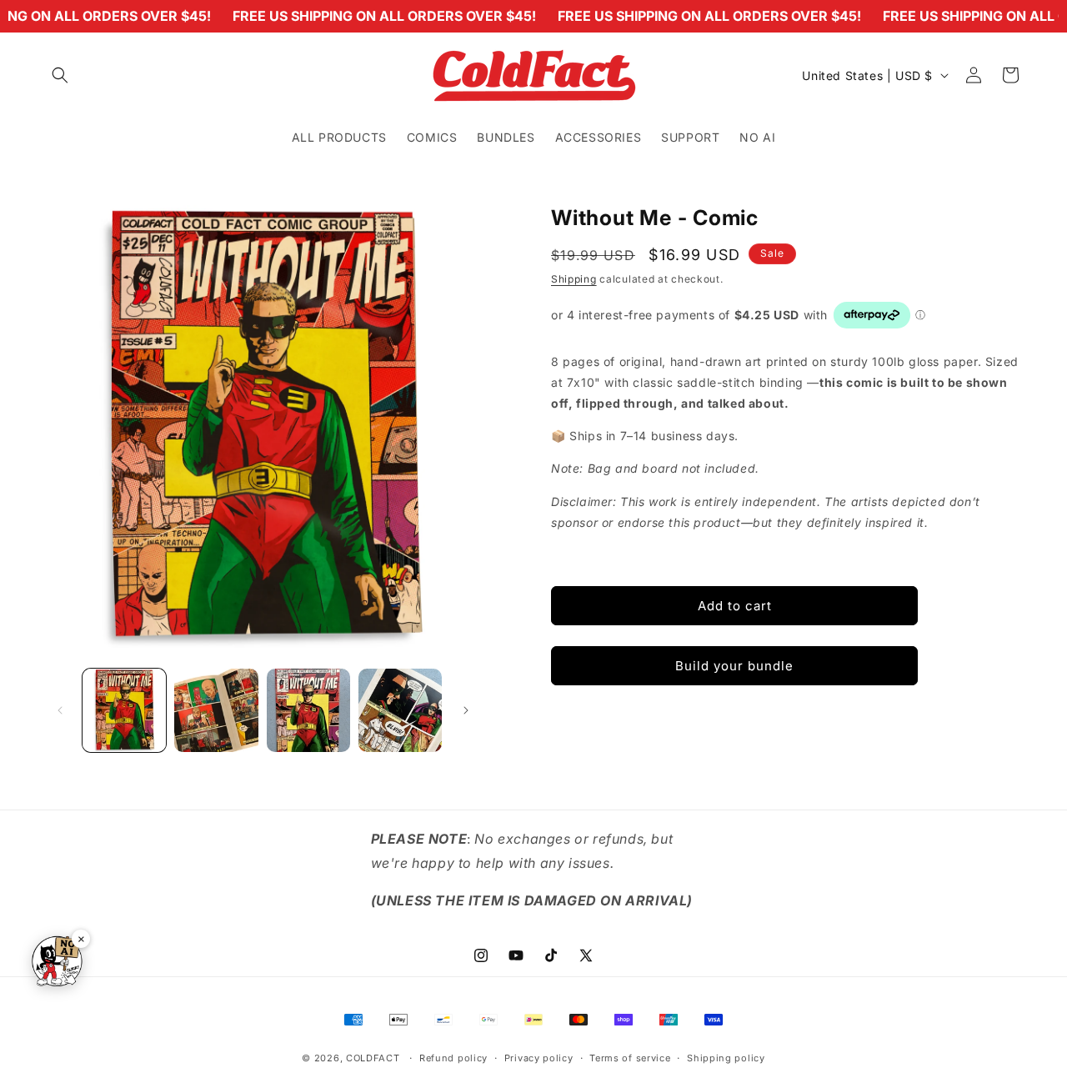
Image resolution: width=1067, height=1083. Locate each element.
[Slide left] (60, 710)
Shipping (574, 279)
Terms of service (629, 1057)
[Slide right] (466, 710)
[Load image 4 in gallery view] (400, 710)
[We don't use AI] (57, 963)
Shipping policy (726, 1057)
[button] (60, 75)
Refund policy (453, 1057)
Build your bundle (734, 665)
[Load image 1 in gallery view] (124, 710)
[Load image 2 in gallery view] (216, 710)
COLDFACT (374, 1058)
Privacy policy (539, 1057)
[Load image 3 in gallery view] (308, 710)
